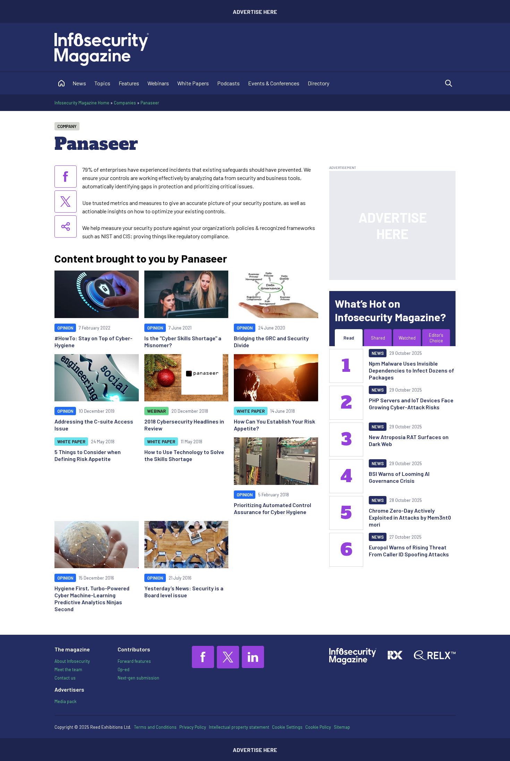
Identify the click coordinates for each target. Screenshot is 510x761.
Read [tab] (348, 338)
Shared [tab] (378, 338)
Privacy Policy (192, 727)
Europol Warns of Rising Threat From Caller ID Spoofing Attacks (409, 550)
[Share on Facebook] (65, 176)
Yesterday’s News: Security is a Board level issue (183, 591)
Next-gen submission (138, 678)
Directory (318, 83)
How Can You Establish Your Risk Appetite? (274, 424)
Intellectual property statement (239, 727)
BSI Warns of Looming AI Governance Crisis (399, 477)
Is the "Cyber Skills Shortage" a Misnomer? (182, 341)
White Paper (251, 411)
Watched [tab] (407, 338)
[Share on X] (65, 201)
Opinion (65, 328)
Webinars (158, 83)
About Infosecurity (72, 661)
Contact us (65, 678)
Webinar (156, 411)
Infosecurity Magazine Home (81, 102)
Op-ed (123, 669)
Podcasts (228, 83)
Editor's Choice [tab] (436, 337)
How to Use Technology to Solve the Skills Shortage (184, 455)
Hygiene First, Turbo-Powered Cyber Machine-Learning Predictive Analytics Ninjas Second (91, 598)
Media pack (65, 701)
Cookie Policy (318, 727)
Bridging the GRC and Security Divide (271, 341)
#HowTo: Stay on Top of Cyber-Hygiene (93, 341)
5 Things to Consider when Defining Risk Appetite (87, 455)
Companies (125, 102)
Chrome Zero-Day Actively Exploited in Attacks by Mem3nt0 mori (410, 517)
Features (129, 83)
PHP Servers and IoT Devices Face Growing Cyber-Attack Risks (411, 403)
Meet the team (68, 669)
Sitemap (342, 727)
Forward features (134, 661)
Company (67, 126)
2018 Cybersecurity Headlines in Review (184, 424)
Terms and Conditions (155, 727)
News (79, 83)
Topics (102, 83)
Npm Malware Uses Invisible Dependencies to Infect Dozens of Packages (411, 370)
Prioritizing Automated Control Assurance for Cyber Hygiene (272, 508)
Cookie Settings (287, 727)
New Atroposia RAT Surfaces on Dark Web (409, 440)
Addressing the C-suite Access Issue (93, 424)
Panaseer (150, 102)
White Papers (193, 83)
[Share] (65, 226)
